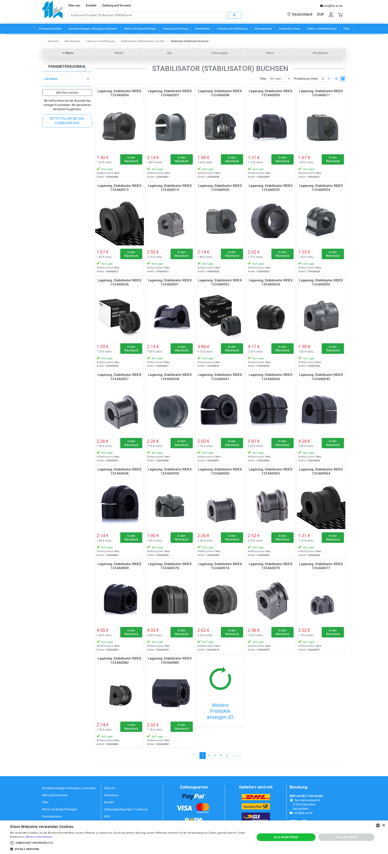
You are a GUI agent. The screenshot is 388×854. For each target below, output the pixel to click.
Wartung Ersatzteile (54, 795)
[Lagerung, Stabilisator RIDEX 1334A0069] (119, 599)
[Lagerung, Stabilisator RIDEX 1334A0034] (270, 315)
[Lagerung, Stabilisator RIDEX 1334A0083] (170, 693)
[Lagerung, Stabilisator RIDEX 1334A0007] (170, 126)
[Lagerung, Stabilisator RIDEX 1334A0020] (220, 221)
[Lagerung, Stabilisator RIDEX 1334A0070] (170, 599)
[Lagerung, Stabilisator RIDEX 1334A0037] (119, 410)
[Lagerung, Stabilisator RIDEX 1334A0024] (321, 221)
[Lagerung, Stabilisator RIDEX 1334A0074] (220, 599)
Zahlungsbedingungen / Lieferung (126, 809)
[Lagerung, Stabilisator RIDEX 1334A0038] (170, 410)
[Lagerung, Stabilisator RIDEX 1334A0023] (270, 221)
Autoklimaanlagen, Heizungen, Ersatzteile (69, 788)
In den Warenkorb (131, 159)
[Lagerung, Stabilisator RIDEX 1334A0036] (321, 315)
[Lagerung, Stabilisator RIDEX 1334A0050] (170, 504)
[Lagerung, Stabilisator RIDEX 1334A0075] (270, 599)
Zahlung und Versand (116, 5)
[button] (12, 843)
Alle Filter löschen (67, 92)
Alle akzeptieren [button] (286, 837)
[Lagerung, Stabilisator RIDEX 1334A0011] (321, 126)
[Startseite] (52, 11)
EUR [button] (320, 14)
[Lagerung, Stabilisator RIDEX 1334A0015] (170, 221)
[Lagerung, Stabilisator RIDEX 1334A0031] (170, 315)
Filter (263, 78)
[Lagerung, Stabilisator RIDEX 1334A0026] (119, 315)
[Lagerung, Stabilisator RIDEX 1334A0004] (119, 126)
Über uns (74, 5)
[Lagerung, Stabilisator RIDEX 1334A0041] (220, 410)
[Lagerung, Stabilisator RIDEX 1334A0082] (119, 693)
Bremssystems (52, 816)
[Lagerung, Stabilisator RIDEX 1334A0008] (220, 126)
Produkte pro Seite (306, 78)
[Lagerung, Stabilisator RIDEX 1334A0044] (270, 410)
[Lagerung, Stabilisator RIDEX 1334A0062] (270, 504)
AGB (107, 816)
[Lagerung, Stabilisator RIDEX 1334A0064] (321, 504)
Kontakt (91, 5)
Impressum (111, 795)
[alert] (194, 837)
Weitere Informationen (39, 836)
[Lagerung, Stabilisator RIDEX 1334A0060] (220, 504)
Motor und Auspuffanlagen (59, 809)
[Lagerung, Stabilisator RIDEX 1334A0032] (220, 315)
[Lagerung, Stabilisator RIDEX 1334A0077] (321, 599)
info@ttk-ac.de (303, 813)
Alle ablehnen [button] (346, 837)
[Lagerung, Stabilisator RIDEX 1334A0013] (119, 221)
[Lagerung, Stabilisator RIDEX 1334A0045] (321, 410)
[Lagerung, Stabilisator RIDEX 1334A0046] (119, 504)
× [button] (383, 825)
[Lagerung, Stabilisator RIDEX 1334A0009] (270, 126)
